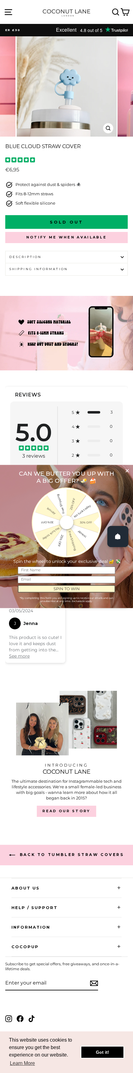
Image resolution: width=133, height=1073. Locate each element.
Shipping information (38, 269)
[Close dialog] (127, 471)
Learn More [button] (22, 1063)
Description (25, 257)
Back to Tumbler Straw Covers (71, 854)
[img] (20, 160)
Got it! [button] (102, 1052)
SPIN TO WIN (67, 588)
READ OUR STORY (66, 811)
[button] (92, 412)
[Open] (117, 536)
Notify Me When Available (66, 237)
